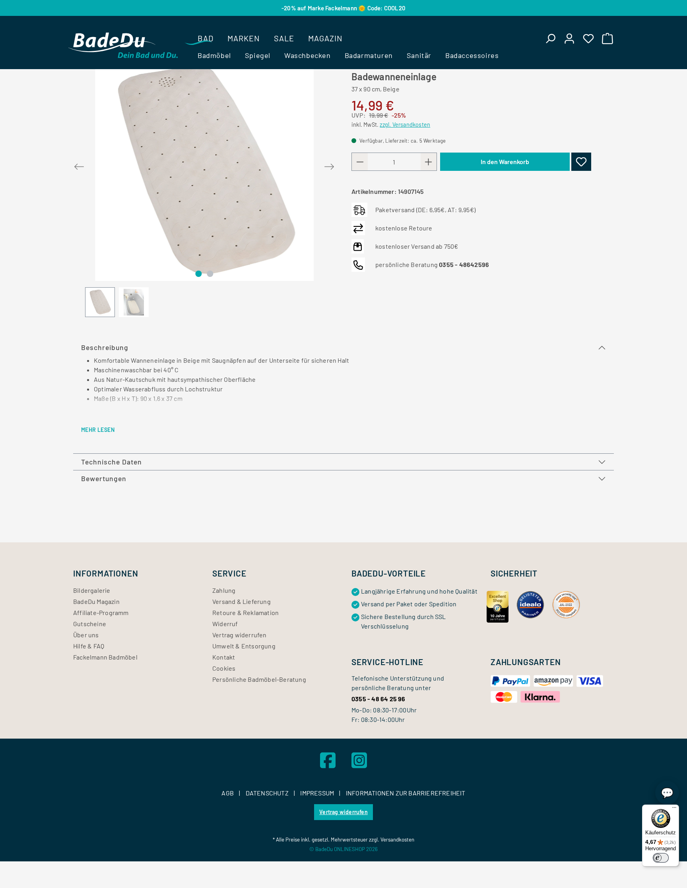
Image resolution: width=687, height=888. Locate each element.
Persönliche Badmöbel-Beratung (259, 679)
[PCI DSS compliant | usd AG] (566, 603)
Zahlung (223, 590)
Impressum (317, 793)
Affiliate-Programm (101, 612)
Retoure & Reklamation (245, 612)
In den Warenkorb (505, 161)
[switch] (661, 858)
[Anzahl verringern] (359, 162)
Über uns (86, 634)
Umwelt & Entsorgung (244, 646)
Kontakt (223, 657)
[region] (204, 189)
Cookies (223, 668)
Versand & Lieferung (241, 601)
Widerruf (225, 623)
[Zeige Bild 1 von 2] (198, 274)
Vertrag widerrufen (239, 634)
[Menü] (674, 809)
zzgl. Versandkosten (405, 124)
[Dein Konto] (569, 38)
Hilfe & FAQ (88, 646)
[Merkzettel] (588, 38)
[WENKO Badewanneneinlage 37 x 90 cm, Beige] (204, 171)
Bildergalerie (92, 590)
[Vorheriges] (79, 165)
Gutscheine (89, 623)
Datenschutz (268, 793)
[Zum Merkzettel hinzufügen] (581, 162)
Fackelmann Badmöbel (105, 657)
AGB (228, 793)
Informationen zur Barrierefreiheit (406, 793)
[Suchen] (550, 38)
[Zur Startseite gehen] (123, 45)
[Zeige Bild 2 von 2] (210, 274)
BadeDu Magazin (96, 601)
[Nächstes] (329, 165)
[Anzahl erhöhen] (428, 162)
